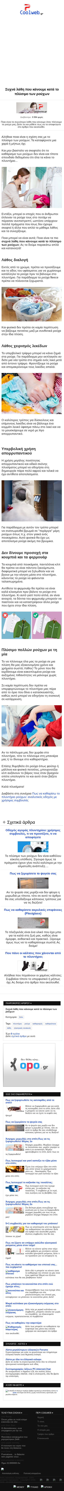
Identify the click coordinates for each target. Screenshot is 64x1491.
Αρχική (40, 1417)
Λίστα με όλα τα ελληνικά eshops (23, 1359)
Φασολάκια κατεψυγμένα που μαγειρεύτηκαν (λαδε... (14, 1438)
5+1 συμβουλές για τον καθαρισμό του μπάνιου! (32, 1223)
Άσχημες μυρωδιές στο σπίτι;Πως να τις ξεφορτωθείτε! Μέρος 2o (28, 1202)
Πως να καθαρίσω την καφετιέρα (23, 1323)
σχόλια (15, 1033)
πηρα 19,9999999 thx (10, 1463)
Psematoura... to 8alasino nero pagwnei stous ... (12, 1455)
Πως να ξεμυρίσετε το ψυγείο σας (33, 873)
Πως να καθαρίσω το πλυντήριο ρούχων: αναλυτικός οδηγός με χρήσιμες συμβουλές (31, 797)
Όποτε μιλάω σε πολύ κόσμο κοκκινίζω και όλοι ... (14, 1420)
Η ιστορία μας (43, 1430)
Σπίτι (21, 1017)
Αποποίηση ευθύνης (10, 1473)
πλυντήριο (17, 1024)
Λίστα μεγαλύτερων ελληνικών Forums (27, 1350)
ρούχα (27, 1024)
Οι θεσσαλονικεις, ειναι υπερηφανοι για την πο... (12, 1429)
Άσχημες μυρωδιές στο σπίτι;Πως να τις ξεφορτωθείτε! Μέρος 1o (28, 1140)
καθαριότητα (50, 1024)
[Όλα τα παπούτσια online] (29, 1086)
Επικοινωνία (43, 1438)
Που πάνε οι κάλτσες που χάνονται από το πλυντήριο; (33, 954)
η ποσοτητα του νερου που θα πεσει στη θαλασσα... (13, 1446)
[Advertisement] (32, 46)
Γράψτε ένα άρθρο (45, 1434)
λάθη (9, 1028)
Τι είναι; (41, 1421)
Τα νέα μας (42, 1426)
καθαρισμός (38, 1024)
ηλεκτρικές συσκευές (22, 1028)
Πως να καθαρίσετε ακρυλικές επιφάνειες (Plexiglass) (33, 911)
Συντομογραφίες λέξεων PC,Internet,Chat (28, 1369)
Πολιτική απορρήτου (32, 1473)
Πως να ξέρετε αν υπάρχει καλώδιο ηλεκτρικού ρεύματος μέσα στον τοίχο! (31, 1244)
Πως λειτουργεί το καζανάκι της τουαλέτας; (29, 1182)
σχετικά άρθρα (19, 1036)
